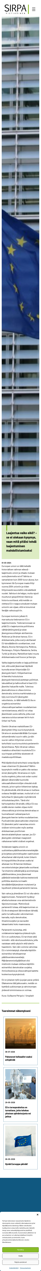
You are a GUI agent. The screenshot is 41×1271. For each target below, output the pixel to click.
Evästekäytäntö (14, 1268)
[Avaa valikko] (33, 9)
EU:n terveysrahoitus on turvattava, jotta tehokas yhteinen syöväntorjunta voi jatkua (18, 1112)
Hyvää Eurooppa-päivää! (16, 1164)
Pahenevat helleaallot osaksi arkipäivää (18, 1058)
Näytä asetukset (20, 1262)
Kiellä (21, 1256)
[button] (37, 1214)
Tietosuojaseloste (25, 1268)
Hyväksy (20, 1250)
